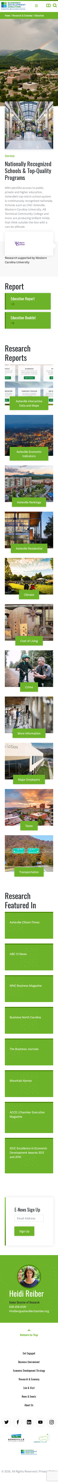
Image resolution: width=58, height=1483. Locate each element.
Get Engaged (29, 1353)
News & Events (29, 1396)
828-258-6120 (17, 1307)
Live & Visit (29, 1388)
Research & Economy (29, 1379)
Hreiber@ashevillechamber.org (29, 1311)
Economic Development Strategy (29, 1370)
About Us (28, 1405)
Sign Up (24, 1231)
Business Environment (29, 1362)
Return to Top (29, 1335)
